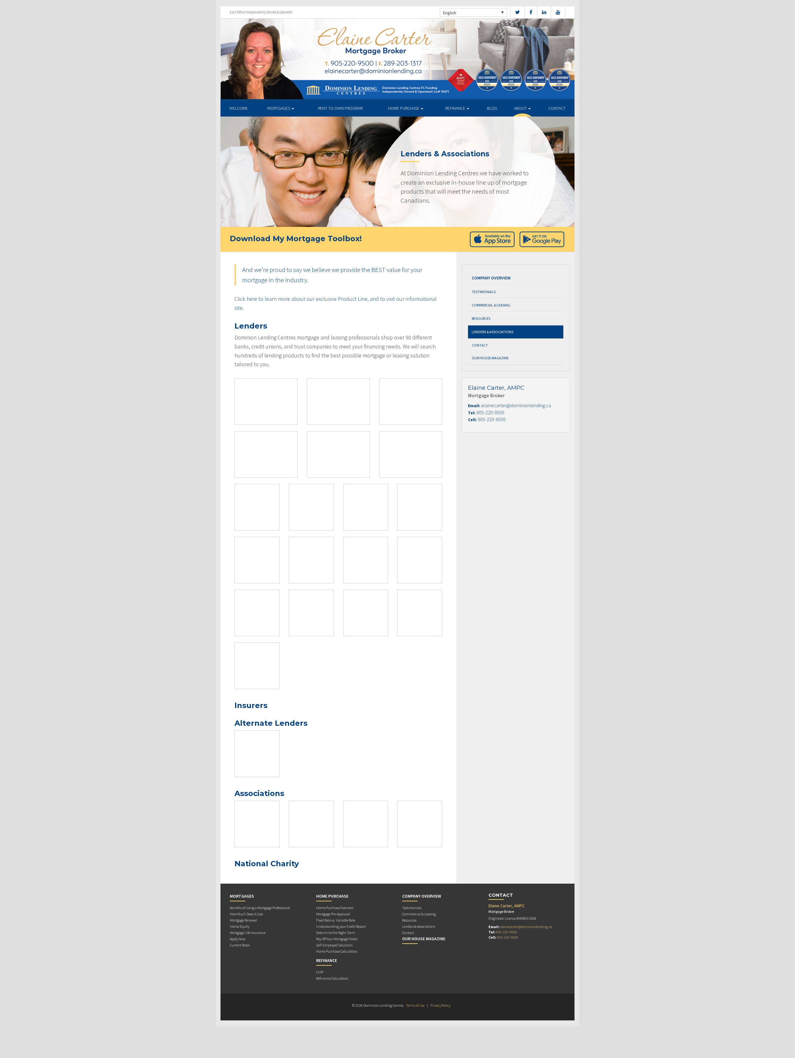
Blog (492, 108)
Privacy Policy (440, 1005)
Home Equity (239, 926)
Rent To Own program (340, 108)
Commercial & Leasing (491, 305)
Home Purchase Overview (334, 907)
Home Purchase (404, 108)
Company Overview (491, 278)
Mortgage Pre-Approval (333, 914)
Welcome (238, 108)
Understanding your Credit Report (341, 926)
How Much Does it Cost (246, 914)
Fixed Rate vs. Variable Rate (335, 920)
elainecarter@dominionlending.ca (516, 405)
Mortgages (279, 108)
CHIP (319, 972)
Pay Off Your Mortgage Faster (337, 938)
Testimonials (484, 291)
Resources (481, 318)
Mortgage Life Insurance (248, 932)
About (521, 108)
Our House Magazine (490, 358)
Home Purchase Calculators (336, 951)
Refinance (455, 108)
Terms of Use (415, 1005)
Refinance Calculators (332, 978)
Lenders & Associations (492, 331)
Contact (557, 108)
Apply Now (237, 938)
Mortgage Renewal (243, 920)
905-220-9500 (490, 412)
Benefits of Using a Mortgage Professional (260, 907)
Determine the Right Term (335, 932)
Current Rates (240, 945)
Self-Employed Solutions (334, 945)
